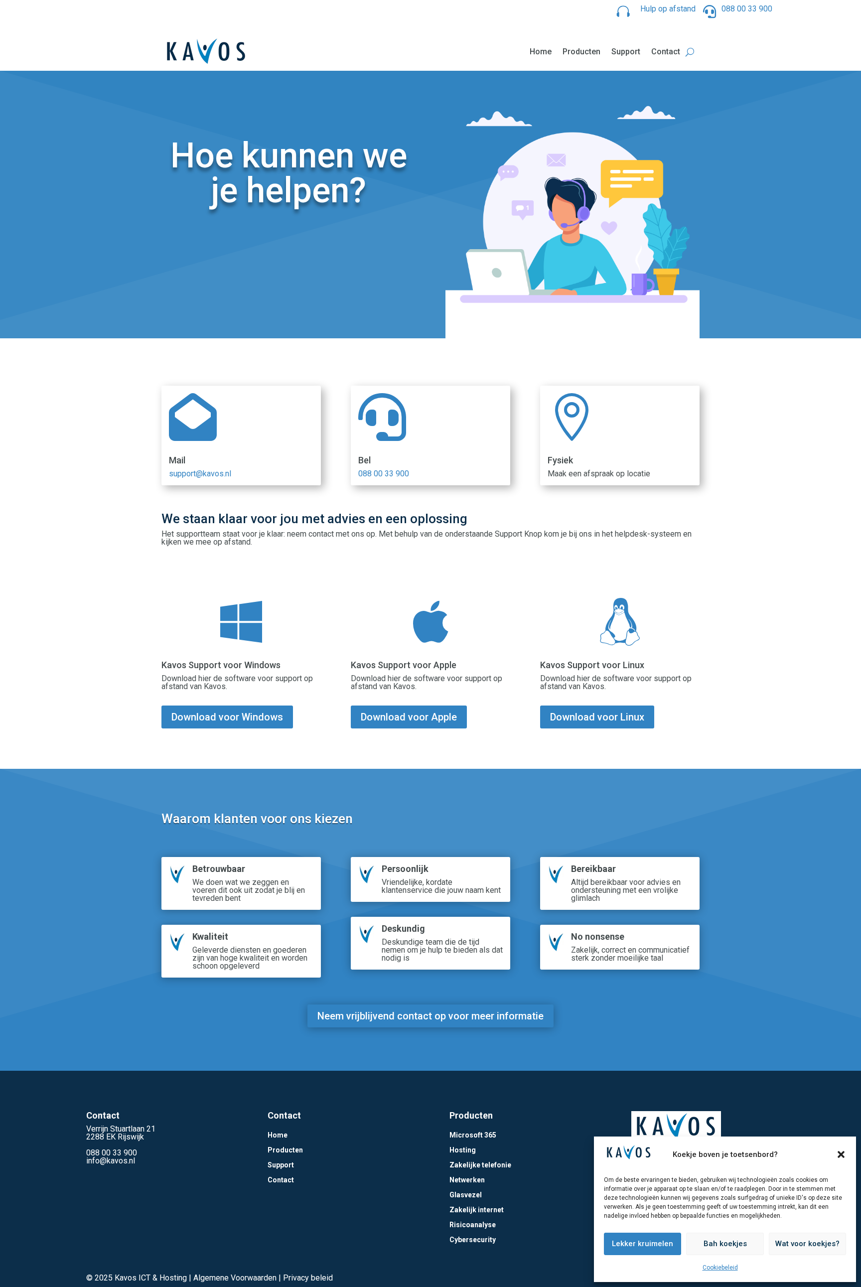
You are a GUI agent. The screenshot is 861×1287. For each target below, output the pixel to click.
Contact (665, 51)
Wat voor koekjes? (807, 1243)
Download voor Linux (597, 717)
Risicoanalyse (472, 1225)
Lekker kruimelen (642, 1243)
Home (541, 51)
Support (625, 51)
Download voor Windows (227, 717)
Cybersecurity (472, 1240)
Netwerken (467, 1180)
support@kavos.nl (200, 473)
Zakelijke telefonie (480, 1165)
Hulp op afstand (668, 8)
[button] (841, 1154)
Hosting (462, 1150)
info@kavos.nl (110, 1160)
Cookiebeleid (720, 1267)
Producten (581, 51)
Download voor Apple (409, 717)
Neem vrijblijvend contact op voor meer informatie (430, 1016)
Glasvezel (465, 1195)
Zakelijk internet (476, 1210)
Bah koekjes (725, 1243)
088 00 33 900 (746, 8)
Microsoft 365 (472, 1135)
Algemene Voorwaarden (235, 1278)
